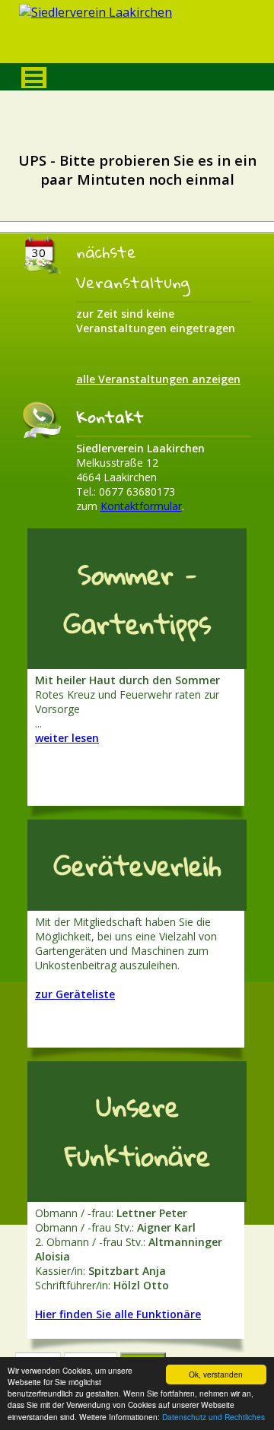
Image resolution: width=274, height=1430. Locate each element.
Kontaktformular (141, 506)
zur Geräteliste (75, 994)
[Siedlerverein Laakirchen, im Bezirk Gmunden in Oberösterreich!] (137, 35)
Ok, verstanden (216, 1374)
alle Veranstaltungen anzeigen (158, 379)
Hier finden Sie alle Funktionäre (118, 1314)
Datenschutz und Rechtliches (213, 1416)
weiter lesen (67, 738)
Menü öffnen (34, 77)
